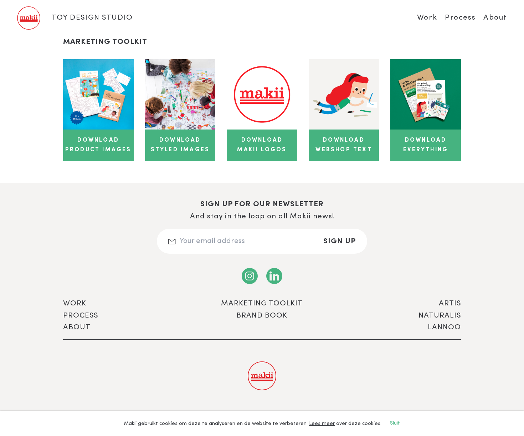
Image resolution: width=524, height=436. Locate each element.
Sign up (339, 241)
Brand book (261, 315)
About (495, 17)
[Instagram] (250, 276)
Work (427, 17)
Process (460, 17)
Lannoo (444, 327)
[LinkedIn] (274, 276)
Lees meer (322, 423)
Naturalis (439, 315)
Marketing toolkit (262, 303)
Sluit (395, 423)
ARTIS (450, 303)
